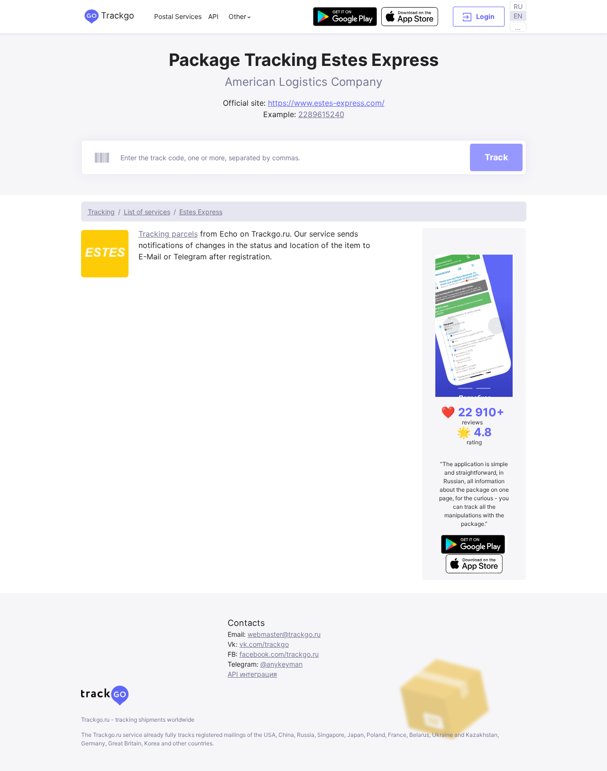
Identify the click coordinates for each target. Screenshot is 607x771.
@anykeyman (281, 664)
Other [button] (237, 16)
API (213, 16)
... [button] (518, 27)
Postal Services (178, 16)
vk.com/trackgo (264, 644)
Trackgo (116, 15)
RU (518, 6)
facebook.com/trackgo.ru (279, 654)
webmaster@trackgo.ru (284, 634)
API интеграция (252, 674)
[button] (479, 17)
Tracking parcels (168, 234)
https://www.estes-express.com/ (326, 103)
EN (518, 16)
